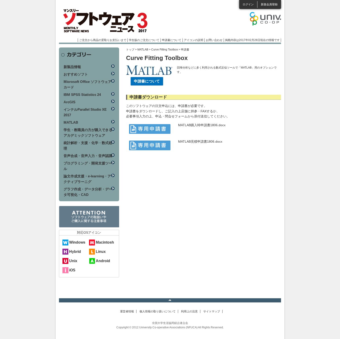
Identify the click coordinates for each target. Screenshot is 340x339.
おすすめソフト (76, 74)
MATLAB (142, 49)
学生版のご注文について (144, 40)
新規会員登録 (269, 4)
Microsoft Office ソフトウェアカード (87, 84)
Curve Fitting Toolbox (164, 49)
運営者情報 (127, 311)
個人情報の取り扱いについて (157, 311)
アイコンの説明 (193, 40)
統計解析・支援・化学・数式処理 (88, 145)
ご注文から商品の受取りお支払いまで (102, 40)
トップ (130, 49)
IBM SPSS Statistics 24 (82, 95)
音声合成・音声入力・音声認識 (88, 156)
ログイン (248, 4)
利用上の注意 (189, 311)
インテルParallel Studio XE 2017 (85, 112)
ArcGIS (69, 102)
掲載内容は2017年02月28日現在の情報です (252, 40)
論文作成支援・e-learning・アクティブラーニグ (87, 179)
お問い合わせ (214, 40)
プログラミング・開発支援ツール (88, 166)
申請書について (171, 40)
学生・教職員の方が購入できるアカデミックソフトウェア (88, 132)
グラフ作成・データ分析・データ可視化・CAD (88, 192)
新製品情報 (72, 67)
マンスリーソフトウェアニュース (108, 21)
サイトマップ (211, 311)
